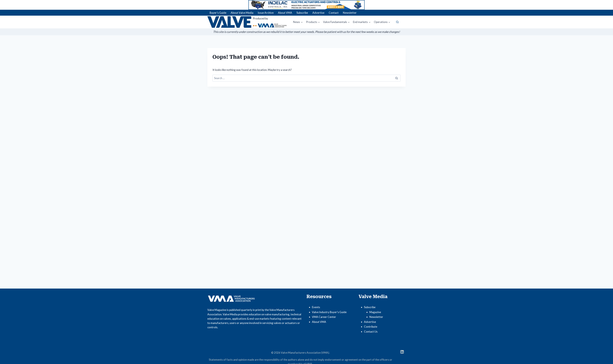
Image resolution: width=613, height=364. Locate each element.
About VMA (285, 12)
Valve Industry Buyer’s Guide (329, 312)
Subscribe (302, 12)
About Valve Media (242, 12)
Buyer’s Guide (218, 12)
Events (316, 307)
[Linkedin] (402, 352)
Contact (334, 12)
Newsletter (350, 12)
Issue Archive (266, 12)
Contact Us (371, 331)
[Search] (397, 22)
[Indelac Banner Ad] (306, 5)
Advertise (318, 12)
